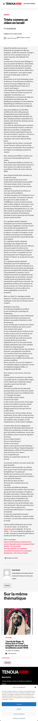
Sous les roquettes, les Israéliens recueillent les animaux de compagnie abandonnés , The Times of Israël (18, 550)
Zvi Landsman (15, 650)
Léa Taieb (8, 650)
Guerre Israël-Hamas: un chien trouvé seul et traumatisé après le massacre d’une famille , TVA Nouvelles (19, 544)
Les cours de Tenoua (29, 3)
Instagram (7, 529)
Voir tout (7, 662)
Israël (7, 15)
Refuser (19, 709)
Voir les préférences (19, 714)
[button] (35, 687)
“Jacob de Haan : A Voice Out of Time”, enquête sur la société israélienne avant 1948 (16, 644)
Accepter (19, 704)
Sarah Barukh (11, 28)
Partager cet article (24, 37)
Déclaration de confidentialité (19, 718)
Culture (8, 637)
